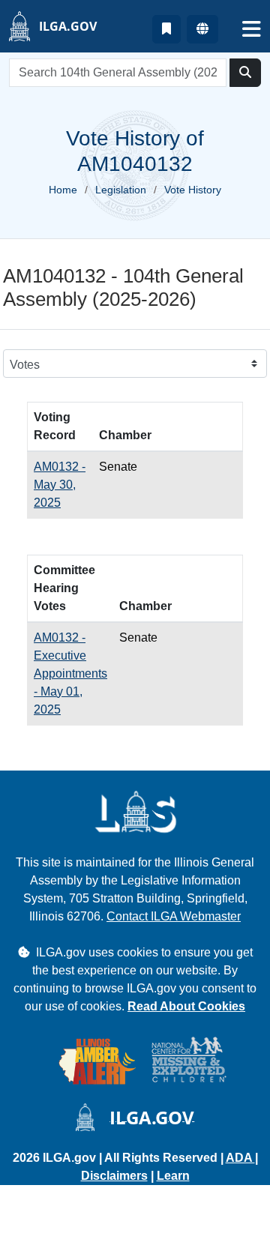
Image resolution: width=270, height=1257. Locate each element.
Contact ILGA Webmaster (173, 916)
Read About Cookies (186, 1006)
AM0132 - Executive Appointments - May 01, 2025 (70, 673)
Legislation (120, 190)
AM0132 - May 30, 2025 (60, 484)
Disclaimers (114, 1175)
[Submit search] (245, 72)
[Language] (202, 29)
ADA (240, 1157)
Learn (173, 1175)
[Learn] (166, 29)
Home (63, 190)
